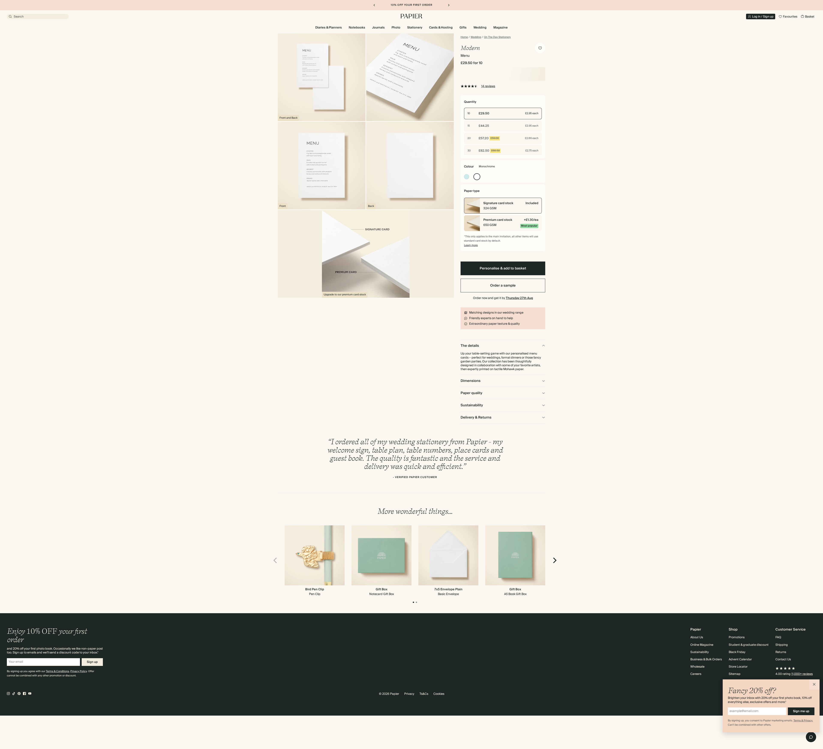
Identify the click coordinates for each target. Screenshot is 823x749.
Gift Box (381, 589)
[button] (814, 684)
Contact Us (783, 659)
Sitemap (734, 674)
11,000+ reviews (802, 674)
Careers (695, 674)
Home (464, 37)
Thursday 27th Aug (519, 298)
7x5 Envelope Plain (448, 589)
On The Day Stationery (497, 37)
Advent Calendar (740, 659)
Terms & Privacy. (803, 720)
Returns (780, 652)
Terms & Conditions (57, 671)
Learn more (471, 245)
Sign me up (801, 711)
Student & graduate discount (749, 645)
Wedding (476, 37)
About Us (696, 637)
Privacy (409, 694)
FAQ (778, 637)
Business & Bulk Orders (706, 659)
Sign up (92, 662)
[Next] (554, 560)
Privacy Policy (78, 671)
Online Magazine (701, 645)
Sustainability (699, 652)
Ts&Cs (423, 694)
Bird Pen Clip (314, 589)
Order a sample (503, 286)
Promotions (737, 637)
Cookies (438, 694)
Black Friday (737, 652)
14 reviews (488, 86)
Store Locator (738, 667)
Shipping (781, 645)
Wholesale (697, 667)
